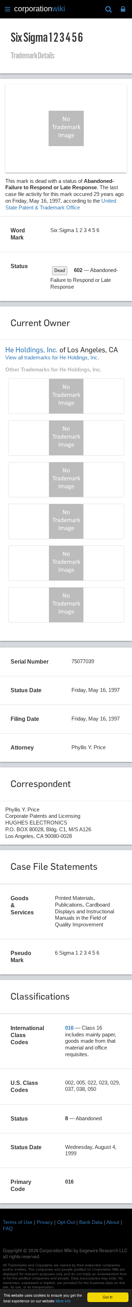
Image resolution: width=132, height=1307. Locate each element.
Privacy (45, 1222)
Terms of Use (17, 1222)
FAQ (8, 1228)
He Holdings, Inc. (31, 350)
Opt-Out (66, 1222)
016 (69, 1028)
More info (63, 1300)
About (112, 1222)
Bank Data (90, 1222)
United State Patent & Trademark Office (60, 204)
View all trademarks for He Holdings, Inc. (52, 357)
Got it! (108, 1297)
